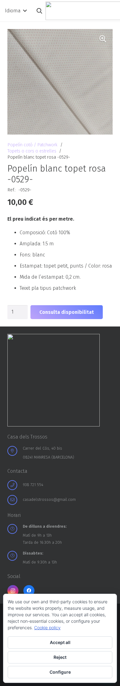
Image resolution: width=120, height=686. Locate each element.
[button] (15, 11)
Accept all (60, 642)
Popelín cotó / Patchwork (32, 145)
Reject (60, 657)
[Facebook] (28, 590)
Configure (60, 672)
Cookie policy (47, 627)
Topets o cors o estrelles (31, 151)
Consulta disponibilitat (66, 312)
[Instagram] (12, 590)
